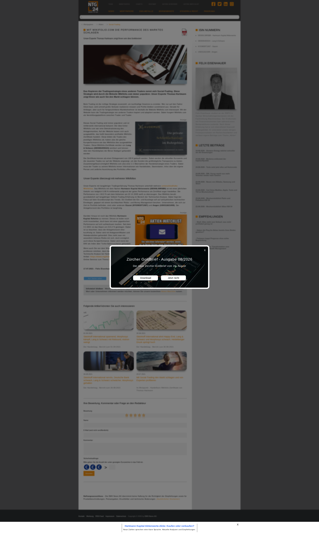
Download (145, 278)
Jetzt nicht (173, 278)
